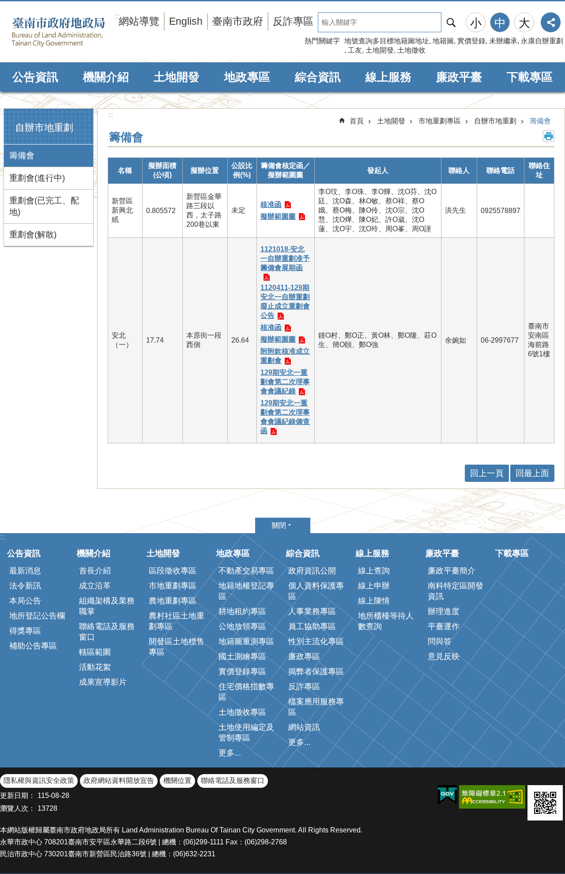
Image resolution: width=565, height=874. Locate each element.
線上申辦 (374, 585)
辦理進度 (444, 611)
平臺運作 (444, 626)
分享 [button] (551, 22)
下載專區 (530, 77)
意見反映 (444, 656)
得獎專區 (25, 630)
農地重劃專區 (172, 600)
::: (2, 112)
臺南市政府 (237, 21)
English (186, 21)
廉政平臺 (459, 77)
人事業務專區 (312, 611)
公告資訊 (35, 77)
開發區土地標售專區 (176, 646)
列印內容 (548, 136)
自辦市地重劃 (495, 121)
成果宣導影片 (103, 682)
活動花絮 (95, 667)
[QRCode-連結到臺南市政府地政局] (545, 803)
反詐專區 (293, 21)
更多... (229, 752)
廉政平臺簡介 (451, 570)
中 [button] (500, 23)
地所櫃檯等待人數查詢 (386, 621)
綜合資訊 (318, 77)
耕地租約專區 (242, 611)
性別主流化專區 (316, 641)
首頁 (357, 121)
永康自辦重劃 (542, 41)
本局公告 (25, 600)
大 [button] (524, 23)
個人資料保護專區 (316, 591)
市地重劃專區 (439, 121)
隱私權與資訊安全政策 (39, 780)
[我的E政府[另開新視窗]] (447, 795)
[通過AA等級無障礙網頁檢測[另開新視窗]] (492, 797)
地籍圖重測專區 (246, 641)
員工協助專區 (312, 626)
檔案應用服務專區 (316, 707)
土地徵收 (411, 50)
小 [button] (476, 23)
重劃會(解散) (32, 234)
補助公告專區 (33, 645)
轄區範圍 (95, 652)
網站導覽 (139, 21)
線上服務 (388, 77)
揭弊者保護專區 (316, 671)
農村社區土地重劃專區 (176, 621)
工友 (355, 50)
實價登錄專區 (242, 671)
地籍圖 (443, 41)
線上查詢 (374, 570)
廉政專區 (304, 656)
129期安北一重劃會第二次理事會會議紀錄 (285, 382)
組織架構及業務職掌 (107, 606)
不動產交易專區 (246, 570)
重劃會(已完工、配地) (44, 206)
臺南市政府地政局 (72, 32)
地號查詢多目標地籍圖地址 (386, 41)
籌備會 (21, 155)
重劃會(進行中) (37, 178)
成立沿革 (95, 585)
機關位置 (177, 780)
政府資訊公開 (312, 570)
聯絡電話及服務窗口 (107, 631)
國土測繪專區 (242, 656)
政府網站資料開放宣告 (118, 780)
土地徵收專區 (242, 712)
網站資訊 (304, 727)
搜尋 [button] (451, 22)
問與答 (440, 641)
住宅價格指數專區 (246, 692)
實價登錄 (471, 41)
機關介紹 (106, 77)
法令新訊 (25, 585)
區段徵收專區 (172, 570)
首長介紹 (95, 570)
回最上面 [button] (532, 473)
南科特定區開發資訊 (455, 591)
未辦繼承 (503, 41)
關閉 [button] (279, 525)
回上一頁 (487, 473)
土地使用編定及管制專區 (246, 732)
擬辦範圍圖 (278, 216)
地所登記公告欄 (37, 615)
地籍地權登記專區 (246, 591)
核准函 (271, 204)
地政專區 (247, 77)
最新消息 (25, 570)
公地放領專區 (242, 626)
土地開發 (379, 50)
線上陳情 (374, 600)
